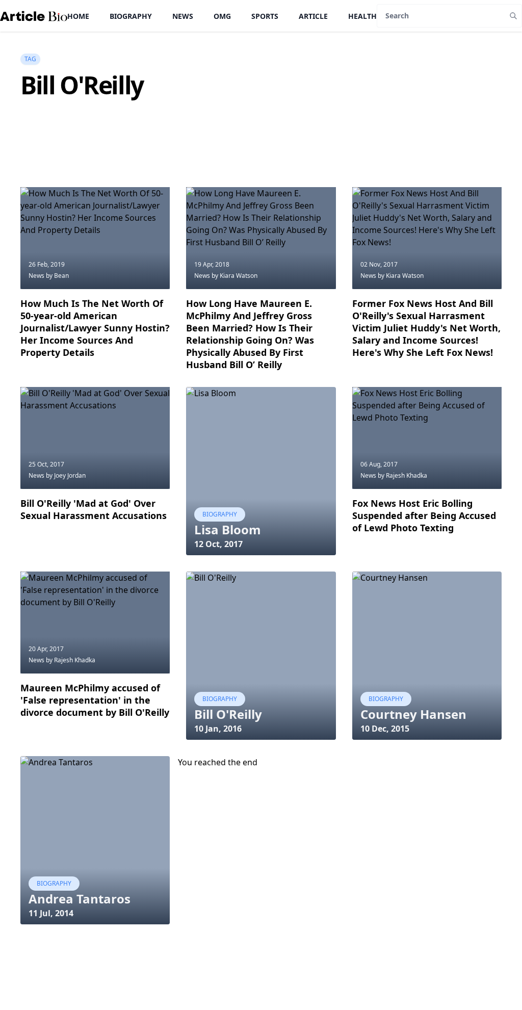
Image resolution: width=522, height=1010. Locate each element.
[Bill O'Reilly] (260, 656)
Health (362, 16)
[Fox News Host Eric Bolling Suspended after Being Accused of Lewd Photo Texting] (427, 438)
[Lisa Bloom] (260, 471)
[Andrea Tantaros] (95, 840)
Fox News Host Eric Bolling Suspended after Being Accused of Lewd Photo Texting (424, 515)
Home (78, 16)
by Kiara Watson (234, 275)
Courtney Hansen (413, 714)
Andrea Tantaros (79, 898)
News (182, 16)
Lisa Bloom (227, 529)
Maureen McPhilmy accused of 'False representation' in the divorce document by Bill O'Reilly (94, 700)
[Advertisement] (206, 161)
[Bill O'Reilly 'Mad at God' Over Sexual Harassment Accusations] (95, 438)
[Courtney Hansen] (427, 656)
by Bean (57, 275)
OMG (222, 16)
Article (313, 16)
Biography (131, 16)
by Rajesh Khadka (402, 475)
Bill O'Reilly (228, 714)
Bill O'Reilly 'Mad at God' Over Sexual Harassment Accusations (93, 509)
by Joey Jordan (66, 475)
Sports (264, 16)
